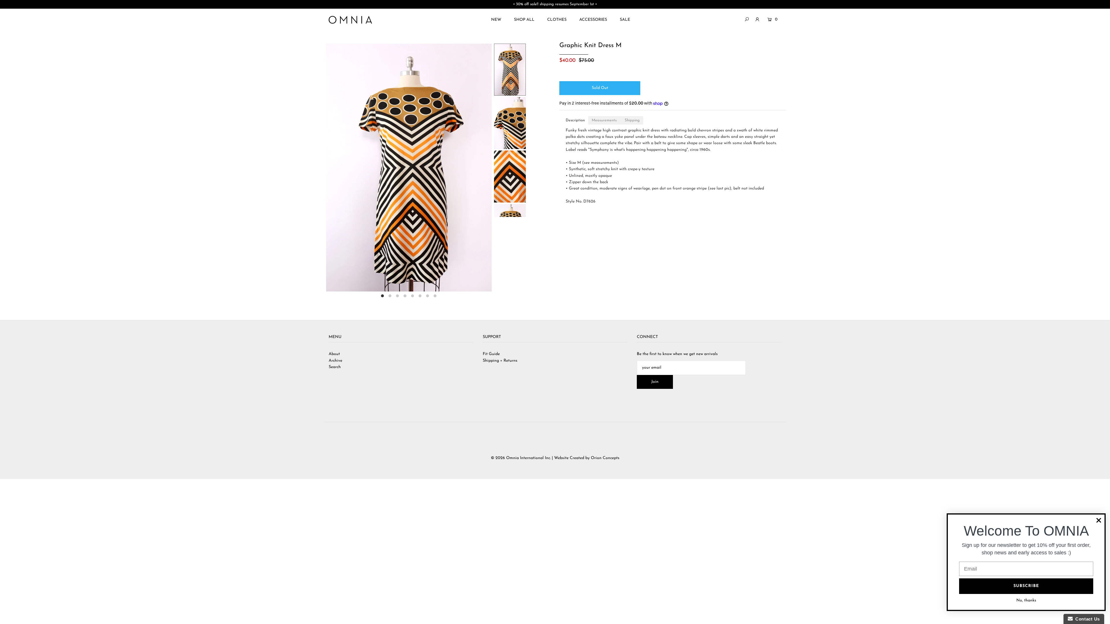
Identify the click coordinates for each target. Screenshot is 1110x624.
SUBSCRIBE (1026, 586)
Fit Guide (491, 354)
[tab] (575, 120)
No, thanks (1026, 600)
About (334, 354)
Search (335, 367)
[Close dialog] (1098, 520)
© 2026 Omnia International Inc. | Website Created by (541, 458)
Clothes (557, 20)
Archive (335, 361)
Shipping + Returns (500, 361)
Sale (625, 20)
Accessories (593, 20)
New (496, 20)
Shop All (524, 20)
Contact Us (1086, 618)
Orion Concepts (605, 458)
